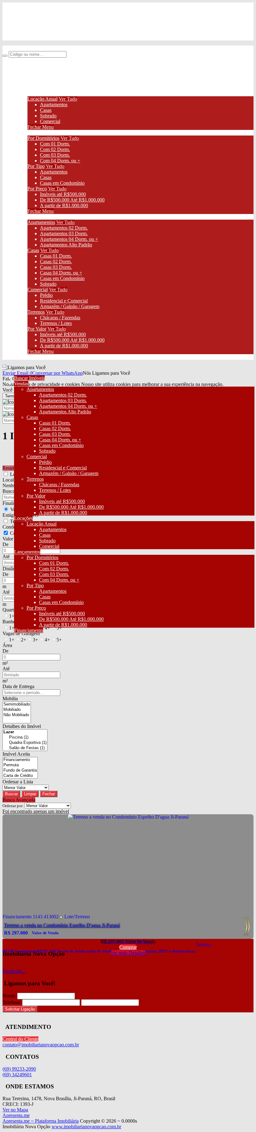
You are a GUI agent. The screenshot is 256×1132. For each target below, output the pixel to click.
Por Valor (36, 328)
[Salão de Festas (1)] (25, 748)
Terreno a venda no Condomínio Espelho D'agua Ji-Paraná (62, 925)
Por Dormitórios (43, 138)
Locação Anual (42, 99)
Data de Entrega (18, 686)
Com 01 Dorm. (55, 143)
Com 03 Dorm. (55, 155)
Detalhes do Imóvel (21, 726)
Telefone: (11, 1002)
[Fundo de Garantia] (20, 770)
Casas (46, 110)
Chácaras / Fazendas (60, 317)
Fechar (48, 794)
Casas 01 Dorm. (56, 256)
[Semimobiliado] (17, 704)
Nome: (9, 995)
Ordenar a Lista (17, 781)
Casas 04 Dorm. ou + (61, 272)
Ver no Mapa (15, 1109)
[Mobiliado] (17, 709)
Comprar (128, 947)
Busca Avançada (18, 799)
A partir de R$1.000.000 (64, 205)
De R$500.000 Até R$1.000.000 (72, 199)
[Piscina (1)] (25, 737)
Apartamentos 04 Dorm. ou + (69, 239)
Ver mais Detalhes (128, 952)
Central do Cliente (20, 1039)
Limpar (30, 794)
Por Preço (37, 188)
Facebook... (14, 971)
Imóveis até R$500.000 (63, 194)
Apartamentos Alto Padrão (66, 244)
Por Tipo (36, 166)
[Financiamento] (20, 760)
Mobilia (10, 698)
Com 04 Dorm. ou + (60, 160)
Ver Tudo (68, 99)
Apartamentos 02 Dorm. (64, 228)
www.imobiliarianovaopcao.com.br (86, 1126)
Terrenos (36, 312)
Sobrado (48, 115)
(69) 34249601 (29, 27)
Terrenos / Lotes (56, 323)
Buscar (11, 794)
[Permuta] (20, 765)
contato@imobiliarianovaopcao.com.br (53, 37)
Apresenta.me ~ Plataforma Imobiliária (40, 1121)
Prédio (46, 295)
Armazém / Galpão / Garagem (69, 306)
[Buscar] (4, 56)
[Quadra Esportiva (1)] (25, 742)
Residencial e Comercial (64, 300)
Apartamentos (53, 104)
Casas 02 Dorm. (56, 261)
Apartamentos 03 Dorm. (64, 233)
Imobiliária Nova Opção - (27, 48)
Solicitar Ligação (20, 1009)
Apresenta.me (16, 1115)
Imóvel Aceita (16, 754)
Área (7, 645)
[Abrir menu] (4, 367)
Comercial (50, 121)
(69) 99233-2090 (31, 16)
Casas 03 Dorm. (56, 267)
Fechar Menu (40, 127)
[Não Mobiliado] (17, 715)
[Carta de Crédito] (20, 775)
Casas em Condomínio (62, 183)
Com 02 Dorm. (55, 149)
